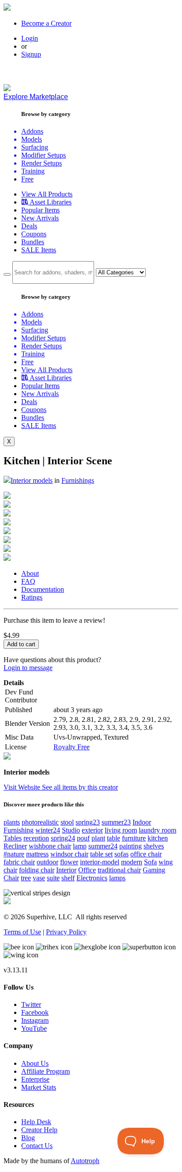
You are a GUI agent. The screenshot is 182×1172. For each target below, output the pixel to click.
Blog (28, 1137)
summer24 (103, 846)
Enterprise (35, 1079)
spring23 (88, 822)
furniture (134, 838)
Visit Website (23, 787)
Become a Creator (46, 23)
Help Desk (36, 1122)
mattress (37, 854)
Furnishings (77, 480)
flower (69, 862)
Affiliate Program (45, 1071)
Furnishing (19, 830)
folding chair (36, 870)
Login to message (28, 667)
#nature (14, 854)
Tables (13, 838)
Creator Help (39, 1129)
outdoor (47, 862)
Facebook (35, 1012)
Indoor (142, 822)
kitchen (158, 838)
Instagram (35, 1020)
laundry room (157, 830)
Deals (29, 226)
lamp (80, 846)
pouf (83, 838)
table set (101, 854)
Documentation (42, 589)
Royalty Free (71, 747)
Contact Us (37, 1145)
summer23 (116, 822)
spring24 (63, 838)
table (113, 838)
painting (130, 846)
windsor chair (69, 854)
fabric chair (19, 862)
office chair (146, 854)
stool (67, 822)
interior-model (99, 862)
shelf (68, 878)
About (30, 573)
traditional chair (119, 870)
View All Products (46, 194)
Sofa (150, 862)
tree (26, 878)
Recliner (15, 846)
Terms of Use (22, 932)
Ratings (31, 597)
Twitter (31, 1004)
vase (39, 878)
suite (53, 878)
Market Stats (38, 1087)
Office (87, 870)
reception (36, 838)
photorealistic (40, 822)
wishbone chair (50, 846)
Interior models (32, 480)
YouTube (34, 1028)
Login (29, 38)
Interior (66, 870)
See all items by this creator (80, 787)
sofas (121, 854)
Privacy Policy (66, 932)
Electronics (91, 878)
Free (27, 179)
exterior (92, 830)
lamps (117, 878)
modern (131, 862)
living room (121, 830)
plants (12, 822)
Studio (71, 830)
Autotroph (85, 1160)
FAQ (28, 581)
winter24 (47, 830)
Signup (31, 54)
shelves (154, 846)
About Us (35, 1063)
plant (98, 838)
